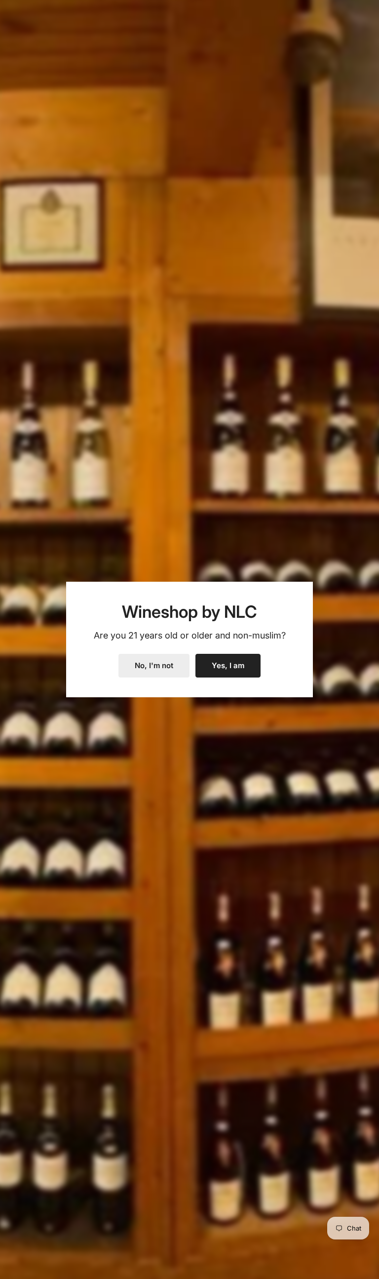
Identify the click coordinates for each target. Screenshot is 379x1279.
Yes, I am (228, 665)
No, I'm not (154, 665)
